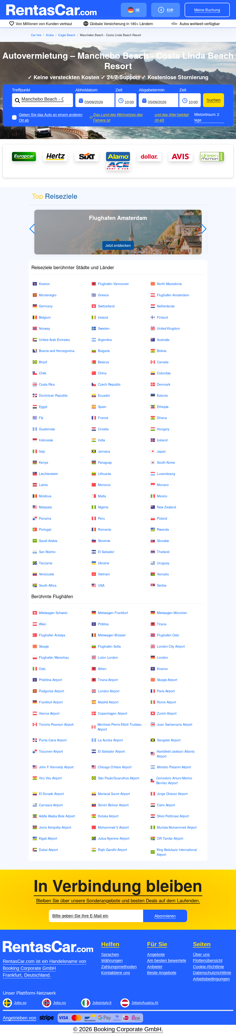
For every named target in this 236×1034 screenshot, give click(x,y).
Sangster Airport (168, 740)
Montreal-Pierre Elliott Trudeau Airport (119, 726)
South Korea (166, 462)
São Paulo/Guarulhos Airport (118, 778)
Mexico (162, 496)
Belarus (103, 362)
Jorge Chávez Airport (172, 793)
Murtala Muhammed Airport (177, 827)
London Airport (108, 691)
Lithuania (104, 473)
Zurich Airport (167, 713)
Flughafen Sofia (109, 646)
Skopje (44, 646)
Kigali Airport (48, 838)
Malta (102, 496)
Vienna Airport (49, 713)
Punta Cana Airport (53, 740)
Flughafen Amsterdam (173, 295)
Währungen (112, 960)
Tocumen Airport (51, 751)
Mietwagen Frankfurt (113, 612)
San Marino (47, 551)
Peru (101, 518)
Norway (44, 328)
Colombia (164, 373)
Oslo (42, 668)
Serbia (161, 585)
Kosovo (44, 283)
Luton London (108, 657)
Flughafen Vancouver (113, 283)
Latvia (43, 484)
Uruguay (163, 563)
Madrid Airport (108, 702)
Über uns (201, 954)
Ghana (162, 417)
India (101, 440)
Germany (46, 306)
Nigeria (103, 507)
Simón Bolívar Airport (113, 805)
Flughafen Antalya (52, 635)
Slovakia (163, 540)
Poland (162, 518)
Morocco (104, 484)
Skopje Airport (167, 679)
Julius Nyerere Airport (113, 838)
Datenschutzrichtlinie (212, 972)
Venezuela (46, 574)
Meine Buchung (207, 9)
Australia (163, 339)
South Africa (47, 585)
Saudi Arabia (48, 540)
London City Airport (171, 646)
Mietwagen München (172, 612)
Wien (42, 624)
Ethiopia (162, 406)
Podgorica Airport (51, 691)
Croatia (103, 429)
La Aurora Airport (110, 740)
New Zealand (166, 507)
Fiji (41, 417)
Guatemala (47, 429)
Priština (103, 624)
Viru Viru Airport (50, 778)
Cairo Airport (166, 805)
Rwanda (163, 529)
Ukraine (103, 563)
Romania (104, 529)
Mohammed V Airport (113, 827)
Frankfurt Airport (51, 702)
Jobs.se (20, 1003)
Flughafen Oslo (168, 635)
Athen (102, 668)
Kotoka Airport (108, 816)
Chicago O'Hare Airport (114, 767)
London (162, 657)
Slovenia (104, 540)
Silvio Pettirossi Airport (173, 816)
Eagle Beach (66, 35)
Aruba (50, 35)
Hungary (163, 429)
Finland (162, 317)
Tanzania (45, 563)
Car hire (36, 35)
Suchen (213, 100)
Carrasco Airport (51, 805)
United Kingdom (168, 328)
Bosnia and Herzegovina (56, 350)
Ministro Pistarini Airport (174, 767)
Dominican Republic (53, 395)
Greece (103, 295)
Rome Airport (166, 702)
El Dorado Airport (51, 793)
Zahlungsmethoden (119, 966)
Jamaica (104, 451)
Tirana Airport (108, 679)
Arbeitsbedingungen (211, 979)
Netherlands (165, 306)
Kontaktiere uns (115, 972)
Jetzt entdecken (118, 245)
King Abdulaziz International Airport (177, 852)
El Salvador (106, 551)
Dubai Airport (48, 849)
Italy (42, 451)
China (102, 373)
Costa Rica (47, 384)
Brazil (43, 362)
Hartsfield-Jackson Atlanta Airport (175, 753)
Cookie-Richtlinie (208, 966)
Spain (102, 406)
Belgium (45, 317)
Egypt (43, 406)
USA (101, 585)
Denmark (163, 384)
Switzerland (106, 306)
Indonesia (46, 440)
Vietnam (104, 574)
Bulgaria (104, 350)
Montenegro (47, 295)
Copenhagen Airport (112, 713)
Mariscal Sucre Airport (114, 793)
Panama (45, 518)
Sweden (104, 328)
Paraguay (105, 462)
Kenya (43, 462)
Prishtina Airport (50, 679)
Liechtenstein (48, 473)
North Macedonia (169, 283)
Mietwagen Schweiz (53, 612)
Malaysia (45, 507)
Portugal (45, 529)
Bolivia (161, 350)
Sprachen (110, 954)
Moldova (45, 496)
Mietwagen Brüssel (111, 635)
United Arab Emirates (54, 339)
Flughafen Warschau (54, 657)
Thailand (163, 551)
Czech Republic (109, 384)
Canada (162, 362)
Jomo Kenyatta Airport (55, 827)
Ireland (103, 317)
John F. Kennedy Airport (56, 767)
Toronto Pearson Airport (56, 724)
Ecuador (104, 395)
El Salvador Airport (111, 751)
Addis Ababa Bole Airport (57, 816)
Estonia (162, 395)
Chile (42, 373)
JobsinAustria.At (144, 1003)
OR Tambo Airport (170, 838)
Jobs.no (59, 1003)
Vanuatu (163, 574)
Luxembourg (166, 473)
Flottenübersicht (207, 960)
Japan (161, 451)
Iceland (162, 440)
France (103, 417)
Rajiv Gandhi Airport (112, 849)
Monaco (163, 484)
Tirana (161, 624)
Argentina (105, 339)
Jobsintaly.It (101, 1003)
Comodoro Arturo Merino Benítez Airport (174, 780)
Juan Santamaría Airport (174, 724)
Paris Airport (166, 691)
